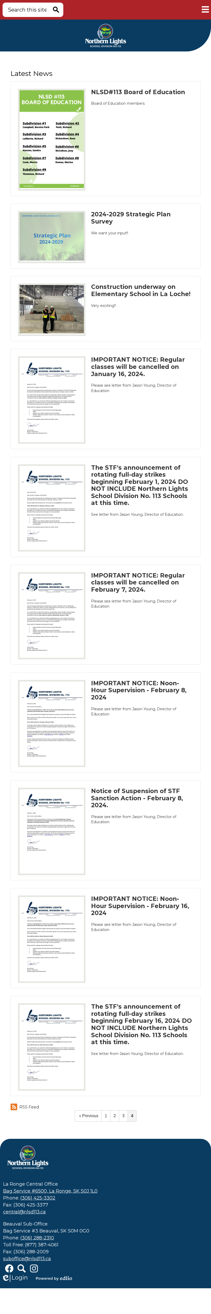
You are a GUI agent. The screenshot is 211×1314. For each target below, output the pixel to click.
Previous (90, 1116)
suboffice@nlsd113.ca (27, 1259)
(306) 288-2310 (37, 1238)
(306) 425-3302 (37, 1198)
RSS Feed (29, 1107)
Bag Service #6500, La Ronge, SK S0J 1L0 (50, 1191)
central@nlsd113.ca (24, 1212)
